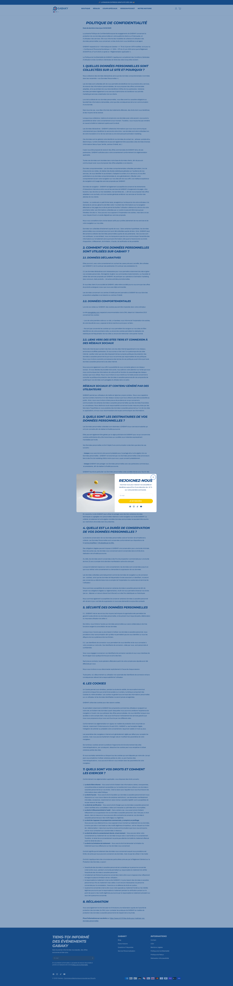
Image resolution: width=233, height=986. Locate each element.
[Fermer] (153, 477)
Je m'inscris (135, 501)
